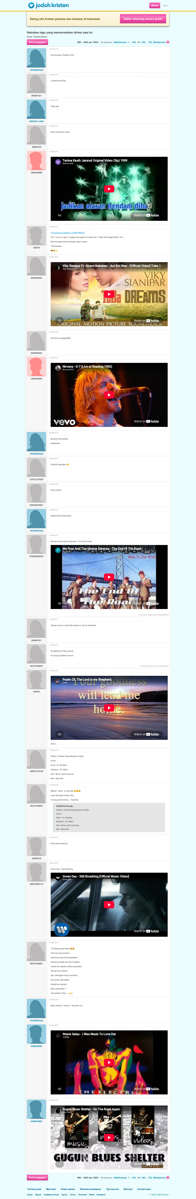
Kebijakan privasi (51, 1194)
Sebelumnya (120, 42)
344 (134, 42)
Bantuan (128, 1189)
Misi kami (51, 1189)
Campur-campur (40, 36)
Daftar (165, 5)
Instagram (101, 1194)
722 (150, 42)
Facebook (82, 1194)
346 (143, 42)
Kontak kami (144, 1189)
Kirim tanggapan (37, 42)
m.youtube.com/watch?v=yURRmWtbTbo (68, 232)
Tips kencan (112, 1189)
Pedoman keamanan (90, 1189)
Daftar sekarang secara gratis (143, 19)
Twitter (92, 1194)
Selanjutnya (159, 42)
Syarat (64, 1194)
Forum (29, 36)
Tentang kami (34, 1189)
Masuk (154, 5)
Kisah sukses (68, 1189)
